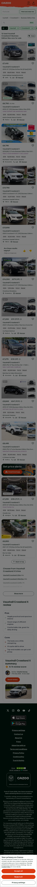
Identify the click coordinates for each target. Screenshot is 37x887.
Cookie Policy (6, 867)
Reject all (18, 877)
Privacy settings (18, 883)
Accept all (18, 871)
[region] (18, 871)
